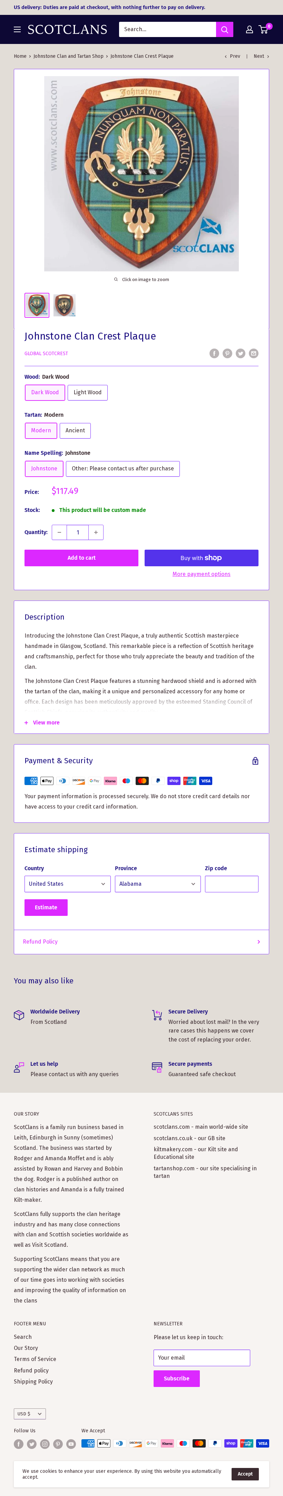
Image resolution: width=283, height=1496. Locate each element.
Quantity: (36, 532)
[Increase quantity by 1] (96, 532)
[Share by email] (253, 353)
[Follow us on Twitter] (32, 1444)
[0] (263, 29)
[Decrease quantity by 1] (59, 532)
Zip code (216, 868)
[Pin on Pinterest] (227, 353)
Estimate (46, 907)
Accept (245, 1474)
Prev (235, 56)
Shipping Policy (33, 1381)
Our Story (26, 1348)
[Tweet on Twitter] (240, 353)
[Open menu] (17, 29)
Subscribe (176, 1378)
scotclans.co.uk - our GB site (189, 1138)
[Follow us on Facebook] (18, 1444)
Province (126, 868)
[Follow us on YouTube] (71, 1444)
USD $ (24, 1414)
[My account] (249, 29)
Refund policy (31, 1370)
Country (34, 868)
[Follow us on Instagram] (45, 1444)
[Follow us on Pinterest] (58, 1444)
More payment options (202, 574)
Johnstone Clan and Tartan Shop (68, 56)
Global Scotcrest (46, 354)
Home (20, 56)
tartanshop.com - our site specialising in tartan (205, 1172)
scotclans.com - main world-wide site (201, 1127)
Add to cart (82, 558)
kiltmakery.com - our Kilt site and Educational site (196, 1153)
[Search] (224, 29)
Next (259, 56)
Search (23, 1337)
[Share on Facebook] (214, 353)
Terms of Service (35, 1359)
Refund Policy (40, 941)
